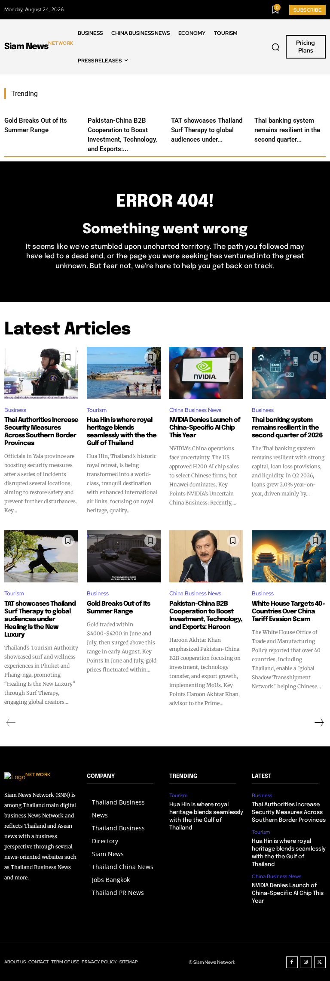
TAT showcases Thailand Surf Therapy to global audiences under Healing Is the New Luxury (40, 619)
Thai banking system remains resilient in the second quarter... (287, 130)
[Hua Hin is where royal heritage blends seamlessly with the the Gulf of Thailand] (124, 373)
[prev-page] (11, 722)
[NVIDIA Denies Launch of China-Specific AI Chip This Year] (206, 373)
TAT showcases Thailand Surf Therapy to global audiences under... (206, 130)
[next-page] (319, 722)
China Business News (195, 410)
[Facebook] (292, 962)
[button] (275, 47)
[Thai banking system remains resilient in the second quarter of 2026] (289, 373)
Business (15, 410)
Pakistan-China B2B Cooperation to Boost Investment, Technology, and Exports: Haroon (205, 615)
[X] (320, 962)
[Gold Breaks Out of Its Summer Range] (124, 556)
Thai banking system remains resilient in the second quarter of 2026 (287, 428)
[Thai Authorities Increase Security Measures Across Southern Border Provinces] (41, 373)
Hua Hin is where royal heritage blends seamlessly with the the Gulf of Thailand (121, 432)
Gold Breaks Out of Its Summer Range (118, 607)
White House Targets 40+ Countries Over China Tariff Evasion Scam (289, 611)
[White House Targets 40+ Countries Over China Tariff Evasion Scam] (289, 556)
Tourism (97, 410)
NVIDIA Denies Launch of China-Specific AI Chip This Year (204, 428)
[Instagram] (306, 962)
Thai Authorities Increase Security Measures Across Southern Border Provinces (41, 432)
